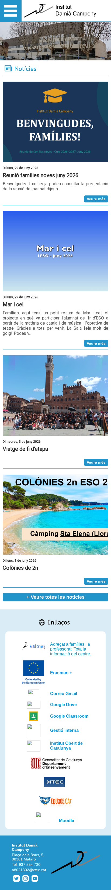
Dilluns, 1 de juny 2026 (19, 560)
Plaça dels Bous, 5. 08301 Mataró (28, 857)
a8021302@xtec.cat (29, 870)
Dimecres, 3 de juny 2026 (22, 442)
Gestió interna (64, 730)
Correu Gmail (63, 693)
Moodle (66, 820)
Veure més (96, 199)
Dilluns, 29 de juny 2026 (20, 168)
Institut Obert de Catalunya (66, 745)
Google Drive (63, 704)
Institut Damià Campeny (24, 847)
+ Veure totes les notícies (55, 597)
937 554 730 (29, 864)
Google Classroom (69, 716)
